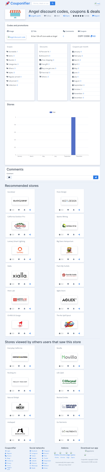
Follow (48, 16)
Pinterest (34, 463)
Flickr (45, 456)
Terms (9, 465)
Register (9, 453)
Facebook (34, 451)
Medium (46, 465)
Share (67, 16)
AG (94, 36)
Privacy (9, 463)
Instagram (35, 453)
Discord (46, 453)
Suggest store (9, 468)
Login (8, 451)
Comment (10, 173)
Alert (58, 16)
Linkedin (34, 461)
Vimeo (46, 468)
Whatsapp (34, 465)
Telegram (47, 451)
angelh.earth (36, 16)
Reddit (33, 468)
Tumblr (46, 458)
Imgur (45, 463)
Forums (9, 456)
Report (97, 16)
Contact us (10, 461)
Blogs (8, 458)
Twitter (34, 456)
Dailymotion (47, 461)
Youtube (34, 458)
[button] (97, 3)
